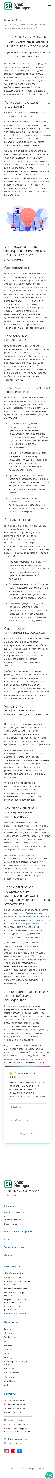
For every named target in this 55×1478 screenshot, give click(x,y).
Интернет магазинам (14, 1212)
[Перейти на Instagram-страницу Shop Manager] (6, 1451)
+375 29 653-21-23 (16, 1400)
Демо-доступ (14, 1443)
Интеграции (11, 1322)
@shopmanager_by (17, 1420)
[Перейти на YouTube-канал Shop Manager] (13, 1451)
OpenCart (9, 1368)
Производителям (12, 1224)
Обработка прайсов (14, 1273)
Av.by (7, 1385)
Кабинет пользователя (18, 1439)
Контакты (10, 1393)
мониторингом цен (29, 923)
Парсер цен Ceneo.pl (15, 1313)
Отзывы (8, 1255)
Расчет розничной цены (15, 1288)
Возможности (12, 1266)
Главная (8, 20)
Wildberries (9, 1337)
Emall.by (8, 1329)
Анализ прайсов (12, 1277)
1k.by (6, 1353)
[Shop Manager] (17, 6)
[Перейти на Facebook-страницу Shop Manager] (19, 1451)
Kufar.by (8, 1357)
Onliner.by (9, 1333)
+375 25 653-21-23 (16, 1408)
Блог (18, 20)
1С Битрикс (10, 1377)
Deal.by (8, 1345)
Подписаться (27, 1133)
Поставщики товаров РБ (18, 1231)
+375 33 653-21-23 (16, 1404)
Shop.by (8, 1349)
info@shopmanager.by (19, 1424)
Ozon (6, 1341)
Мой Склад (9, 1381)
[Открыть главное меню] (49, 6)
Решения (9, 1206)
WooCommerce (11, 1373)
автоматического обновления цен (23, 913)
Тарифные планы (14, 1247)
